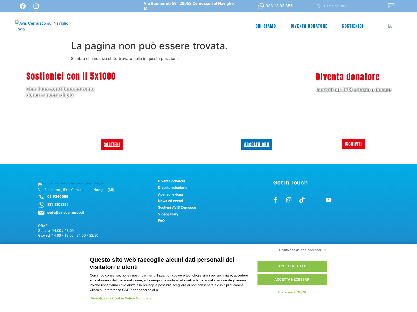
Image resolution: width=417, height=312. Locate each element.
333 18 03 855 (279, 6)
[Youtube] (328, 200)
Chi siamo (266, 26)
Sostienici (352, 26)
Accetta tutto (292, 266)
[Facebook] (23, 6)
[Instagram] (36, 6)
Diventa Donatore (309, 26)
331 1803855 (57, 204)
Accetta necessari (292, 279)
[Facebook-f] (275, 200)
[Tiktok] (302, 200)
